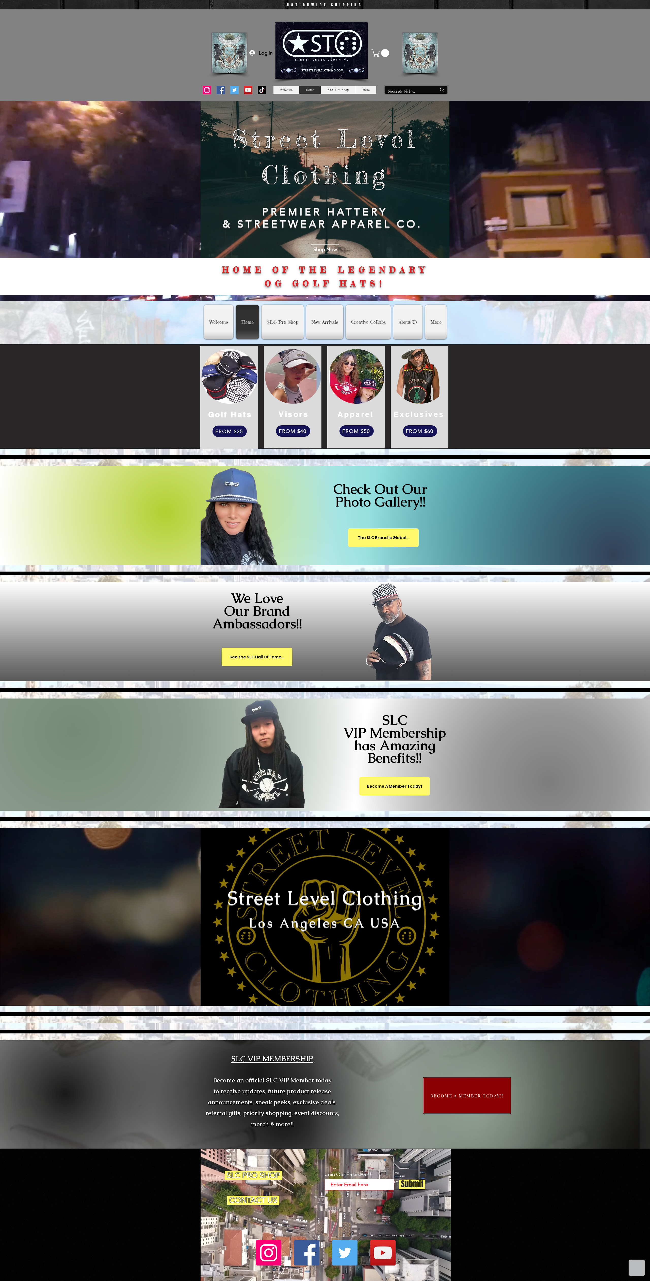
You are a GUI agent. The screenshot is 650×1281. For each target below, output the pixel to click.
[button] (381, 53)
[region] (345, 502)
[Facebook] (221, 90)
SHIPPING (347, 5)
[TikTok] (262, 90)
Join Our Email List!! (348, 1174)
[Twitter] (234, 90)
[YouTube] (248, 90)
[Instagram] (207, 90)
